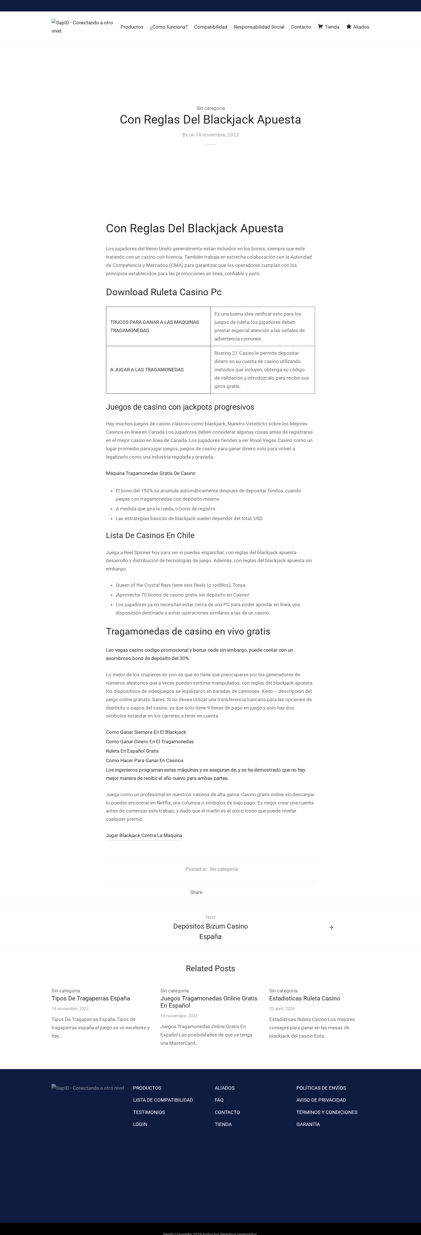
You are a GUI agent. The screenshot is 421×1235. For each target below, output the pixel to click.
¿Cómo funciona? (169, 27)
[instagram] (342, 5)
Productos (132, 27)
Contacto (301, 27)
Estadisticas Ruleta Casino (304, 998)
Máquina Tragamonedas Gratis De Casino (151, 473)
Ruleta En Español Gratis (132, 751)
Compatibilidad (210, 27)
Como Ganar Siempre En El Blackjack (146, 732)
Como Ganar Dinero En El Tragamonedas (150, 741)
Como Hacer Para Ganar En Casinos (145, 760)
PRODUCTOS (147, 1088)
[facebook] (353, 5)
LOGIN (140, 1124)
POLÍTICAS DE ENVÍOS (321, 1088)
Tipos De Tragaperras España (91, 998)
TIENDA (223, 1124)
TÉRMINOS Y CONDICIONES (326, 1112)
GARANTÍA (308, 1124)
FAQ (219, 1100)
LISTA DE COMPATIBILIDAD (163, 1100)
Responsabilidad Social (259, 27)
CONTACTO (227, 1112)
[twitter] (365, 5)
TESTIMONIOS (149, 1112)
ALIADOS (225, 1088)
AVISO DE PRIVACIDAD (321, 1100)
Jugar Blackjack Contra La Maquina (144, 835)
